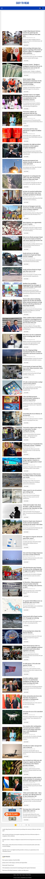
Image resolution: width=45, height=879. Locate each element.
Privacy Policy (28, 874)
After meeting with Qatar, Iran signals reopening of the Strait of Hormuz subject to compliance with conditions (32, 50)
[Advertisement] (12, 21)
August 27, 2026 (32, 385)
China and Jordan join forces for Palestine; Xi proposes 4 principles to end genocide (32, 697)
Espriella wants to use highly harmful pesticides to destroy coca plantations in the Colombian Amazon (31, 97)
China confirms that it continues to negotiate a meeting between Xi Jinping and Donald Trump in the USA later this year (32, 320)
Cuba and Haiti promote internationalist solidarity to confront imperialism (31, 398)
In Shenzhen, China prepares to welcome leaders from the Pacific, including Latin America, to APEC (32, 584)
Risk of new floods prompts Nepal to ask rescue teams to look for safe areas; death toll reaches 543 (33, 238)
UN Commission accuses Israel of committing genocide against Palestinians (19, 867)
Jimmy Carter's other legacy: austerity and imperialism (14, 862)
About (17, 874)
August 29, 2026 (32, 37)
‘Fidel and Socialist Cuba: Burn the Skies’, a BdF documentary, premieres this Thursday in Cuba (32, 506)
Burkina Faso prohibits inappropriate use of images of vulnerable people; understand (32, 285)
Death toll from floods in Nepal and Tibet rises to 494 (32, 270)
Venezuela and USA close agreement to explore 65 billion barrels (32, 130)
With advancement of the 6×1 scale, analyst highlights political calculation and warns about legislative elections (32, 648)
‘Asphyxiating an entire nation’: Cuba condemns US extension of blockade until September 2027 (32, 779)
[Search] (43, 8)
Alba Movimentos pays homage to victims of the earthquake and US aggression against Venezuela (32, 569)
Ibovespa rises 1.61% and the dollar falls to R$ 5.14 (31, 810)
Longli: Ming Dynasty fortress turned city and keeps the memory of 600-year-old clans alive (31, 33)
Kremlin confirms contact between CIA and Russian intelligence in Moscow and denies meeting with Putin (31, 680)
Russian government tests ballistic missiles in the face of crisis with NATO (32, 162)
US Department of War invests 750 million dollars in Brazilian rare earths (32, 475)
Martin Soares (26, 69)
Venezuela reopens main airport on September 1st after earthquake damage (32, 429)
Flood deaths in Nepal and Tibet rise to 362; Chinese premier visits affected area (33, 368)
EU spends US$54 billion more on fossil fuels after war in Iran (32, 601)
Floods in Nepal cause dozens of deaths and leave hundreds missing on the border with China (32, 522)
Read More (26, 45)
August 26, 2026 (32, 588)
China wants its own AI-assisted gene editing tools (32, 491)
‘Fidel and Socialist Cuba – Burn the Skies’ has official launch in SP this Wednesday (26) (32, 794)
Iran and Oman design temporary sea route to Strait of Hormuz (33, 553)
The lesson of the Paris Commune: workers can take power (15, 870)
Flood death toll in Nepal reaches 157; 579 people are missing (32, 617)
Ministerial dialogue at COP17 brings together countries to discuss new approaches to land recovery (32, 461)
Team (20, 874)
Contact (23, 874)
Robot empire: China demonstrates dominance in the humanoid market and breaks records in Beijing (32, 81)
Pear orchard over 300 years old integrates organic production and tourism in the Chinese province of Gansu (32, 763)
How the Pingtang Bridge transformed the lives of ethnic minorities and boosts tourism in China (32, 352)
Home (15, 874)
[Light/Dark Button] (40, 8)
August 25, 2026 (32, 797)
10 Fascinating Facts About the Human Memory (32, 631)
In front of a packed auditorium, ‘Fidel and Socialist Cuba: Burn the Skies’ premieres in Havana (32, 193)
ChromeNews (23, 877)
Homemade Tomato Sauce (8, 865)
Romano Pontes (26, 37)
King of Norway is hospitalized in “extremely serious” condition (32, 444)
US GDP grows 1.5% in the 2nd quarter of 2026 (31, 664)
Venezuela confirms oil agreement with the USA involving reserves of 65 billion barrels (32, 114)
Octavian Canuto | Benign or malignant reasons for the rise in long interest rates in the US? (32, 66)
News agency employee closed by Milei (11, 860)
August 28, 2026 (32, 165)
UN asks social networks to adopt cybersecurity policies (32, 382)
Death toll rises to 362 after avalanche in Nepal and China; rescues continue (32, 254)
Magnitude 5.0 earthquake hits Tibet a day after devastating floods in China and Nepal (32, 177)
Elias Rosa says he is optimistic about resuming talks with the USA (32, 336)
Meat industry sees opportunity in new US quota (32, 223)
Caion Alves (26, 634)
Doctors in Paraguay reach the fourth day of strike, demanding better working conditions (32, 207)
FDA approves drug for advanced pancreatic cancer (32, 537)
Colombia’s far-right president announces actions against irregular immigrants (32, 146)
